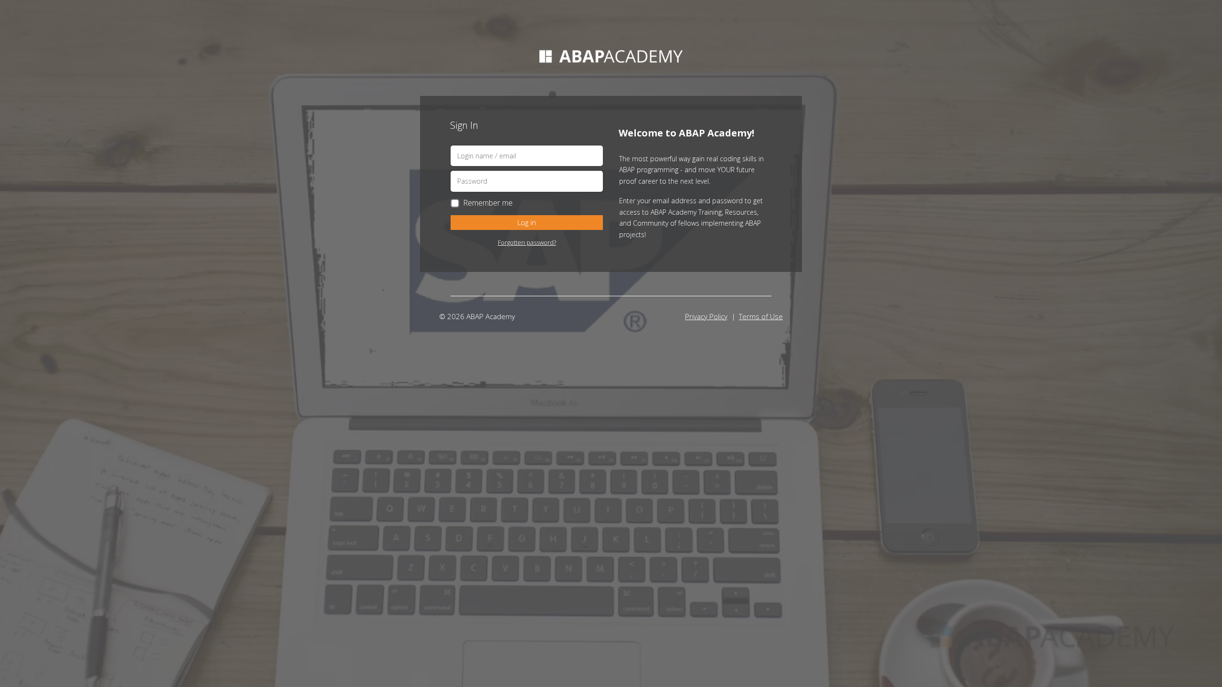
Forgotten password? (527, 242)
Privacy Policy (706, 316)
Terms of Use (761, 316)
